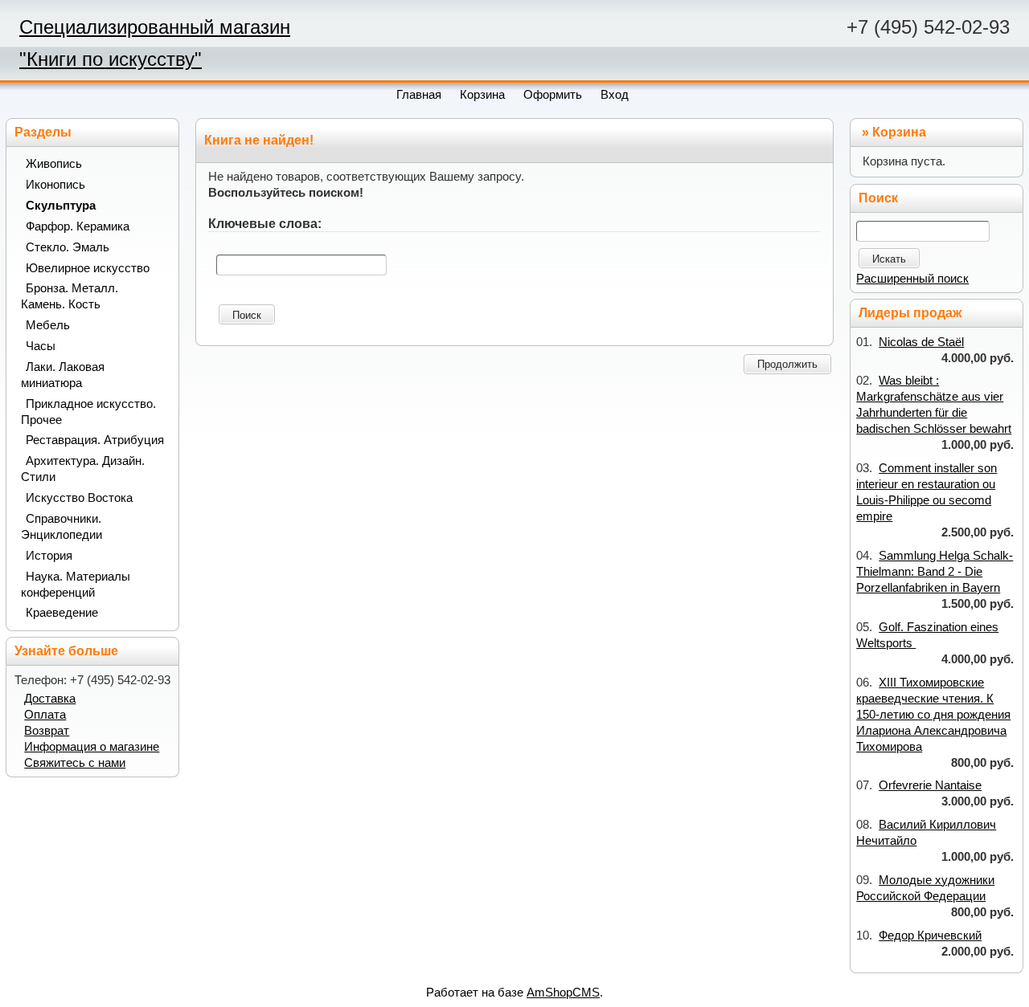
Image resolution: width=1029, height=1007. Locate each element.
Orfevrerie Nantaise (930, 785)
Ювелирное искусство (88, 268)
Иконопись (55, 184)
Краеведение (62, 612)
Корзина (899, 132)
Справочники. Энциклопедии (61, 526)
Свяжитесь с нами (74, 762)
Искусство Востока (79, 497)
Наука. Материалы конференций (75, 584)
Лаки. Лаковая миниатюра (63, 375)
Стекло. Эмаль (67, 247)
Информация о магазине (91, 746)
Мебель (48, 325)
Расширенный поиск (912, 278)
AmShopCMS (563, 992)
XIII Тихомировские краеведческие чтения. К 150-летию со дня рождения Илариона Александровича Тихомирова (933, 714)
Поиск (246, 315)
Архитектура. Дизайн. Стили (83, 469)
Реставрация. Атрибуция (95, 440)
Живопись (54, 163)
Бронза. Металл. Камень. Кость (69, 296)
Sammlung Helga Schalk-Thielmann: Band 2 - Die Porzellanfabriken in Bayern (934, 571)
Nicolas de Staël (921, 342)
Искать (889, 259)
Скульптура (61, 205)
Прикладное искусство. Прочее (88, 412)
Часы (40, 346)
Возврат (46, 730)
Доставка (50, 698)
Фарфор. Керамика (77, 226)
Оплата (45, 714)
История (49, 555)
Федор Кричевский (930, 935)
